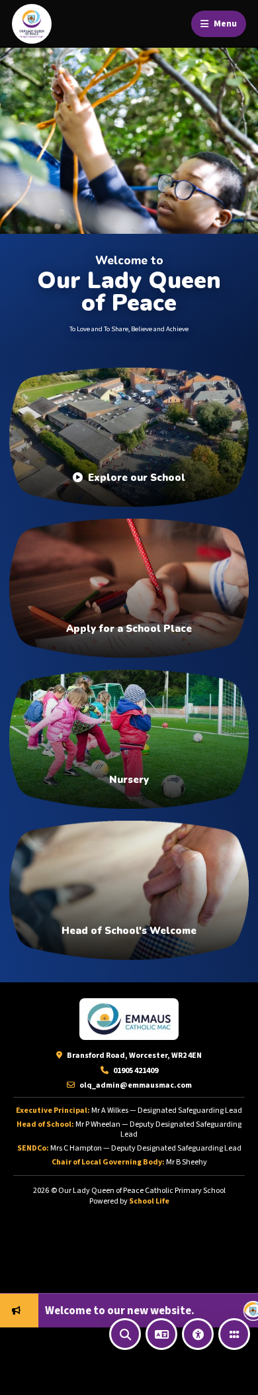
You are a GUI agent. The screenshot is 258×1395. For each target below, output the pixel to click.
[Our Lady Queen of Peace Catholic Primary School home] (32, 24)
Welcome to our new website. (96, 1311)
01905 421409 (135, 1070)
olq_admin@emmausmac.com (135, 1085)
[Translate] (161, 1334)
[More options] (234, 1334)
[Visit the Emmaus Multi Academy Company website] (129, 1019)
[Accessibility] (198, 1334)
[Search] (125, 1334)
